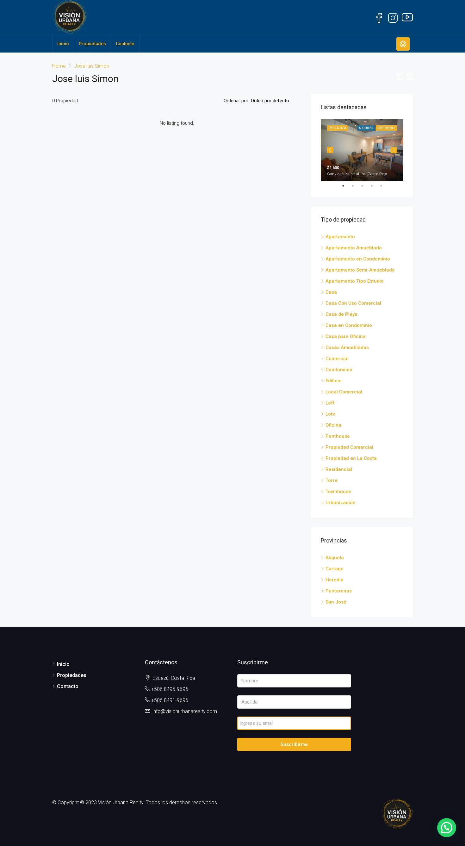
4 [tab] (375, 186)
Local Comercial (344, 392)
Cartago (335, 569)
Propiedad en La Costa (351, 458)
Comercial (337, 358)
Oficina (333, 425)
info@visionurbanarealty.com (184, 711)
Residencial (339, 469)
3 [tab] (365, 186)
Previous (330, 150)
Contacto (125, 43)
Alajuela (335, 558)
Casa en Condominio (349, 325)
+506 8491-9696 (169, 700)
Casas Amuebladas (347, 347)
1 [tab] (346, 186)
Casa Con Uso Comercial (353, 303)
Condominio (339, 370)
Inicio (63, 43)
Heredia (335, 580)
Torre (332, 480)
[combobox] (275, 100)
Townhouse (338, 491)
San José (336, 602)
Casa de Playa (341, 314)
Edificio (334, 381)
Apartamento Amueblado (354, 248)
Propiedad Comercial (349, 447)
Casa (331, 292)
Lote (330, 414)
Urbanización (341, 502)
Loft (330, 403)
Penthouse (338, 436)
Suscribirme (294, 744)
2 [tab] (356, 186)
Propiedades (92, 43)
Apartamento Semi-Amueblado (360, 270)
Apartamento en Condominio (358, 259)
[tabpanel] (362, 150)
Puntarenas (339, 591)
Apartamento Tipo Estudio (355, 281)
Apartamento (340, 237)
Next (394, 150)
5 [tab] (384, 186)
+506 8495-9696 (169, 689)
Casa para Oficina (346, 336)
